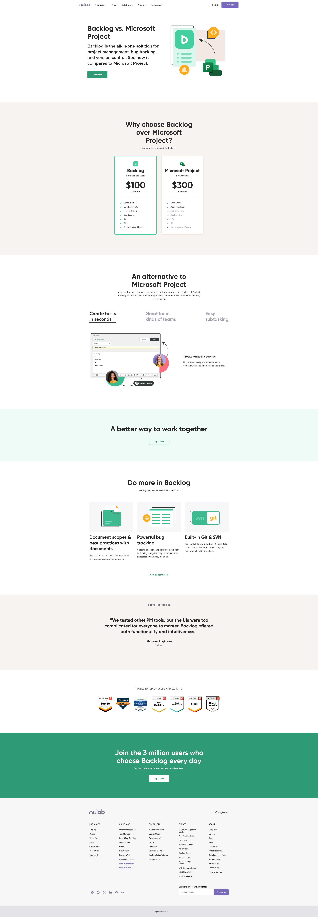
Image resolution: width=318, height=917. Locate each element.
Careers (212, 834)
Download (93, 855)
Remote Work (124, 855)
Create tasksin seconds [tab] (102, 316)
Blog (210, 838)
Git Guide (183, 840)
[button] (222, 812)
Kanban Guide (184, 857)
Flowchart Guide (185, 876)
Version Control (125, 842)
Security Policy (214, 859)
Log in (215, 4)
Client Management (127, 859)
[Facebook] (92, 892)
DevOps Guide (185, 853)
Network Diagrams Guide (186, 862)
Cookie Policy (214, 868)
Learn (151, 842)
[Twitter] (104, 892)
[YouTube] (122, 892)
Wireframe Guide (186, 845)
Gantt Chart (124, 851)
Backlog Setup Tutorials (158, 855)
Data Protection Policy (217, 855)
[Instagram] (98, 892)
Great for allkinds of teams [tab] (161, 316)
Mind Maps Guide (186, 872)
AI (115, 4)
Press (211, 842)
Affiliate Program (215, 851)
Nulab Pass (93, 838)
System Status (154, 834)
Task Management (126, 834)
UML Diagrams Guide (187, 868)
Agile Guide (183, 849)
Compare (153, 846)
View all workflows (126, 863)
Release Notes (154, 859)
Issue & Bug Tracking (127, 838)
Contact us (213, 846)
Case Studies (94, 846)
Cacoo (92, 834)
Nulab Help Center (156, 830)
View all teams (125, 868)
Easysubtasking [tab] (217, 316)
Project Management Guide (187, 831)
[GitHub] (116, 892)
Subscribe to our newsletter (193, 886)
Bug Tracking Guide (187, 836)
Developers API (155, 838)
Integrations (94, 851)
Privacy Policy (214, 863)
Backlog (92, 830)
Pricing (92, 842)
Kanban (122, 846)
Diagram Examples (156, 851)
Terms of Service (215, 872)
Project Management (127, 830)
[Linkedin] (110, 892)
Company (213, 830)
